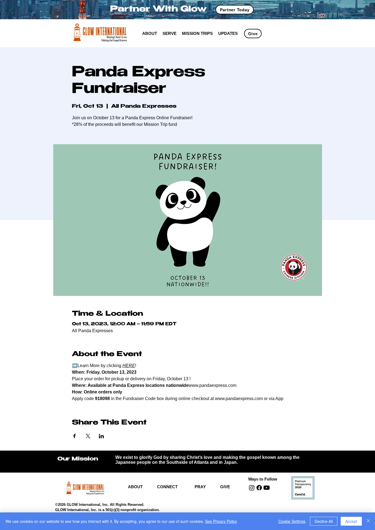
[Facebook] (259, 487)
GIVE (225, 486)
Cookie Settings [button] (292, 521)
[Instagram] (251, 487)
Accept (351, 521)
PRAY (200, 486)
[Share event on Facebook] (74, 436)
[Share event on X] (88, 436)
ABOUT (135, 486)
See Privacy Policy (221, 521)
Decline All (324, 521)
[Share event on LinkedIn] (101, 436)
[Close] (368, 521)
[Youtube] (266, 487)
